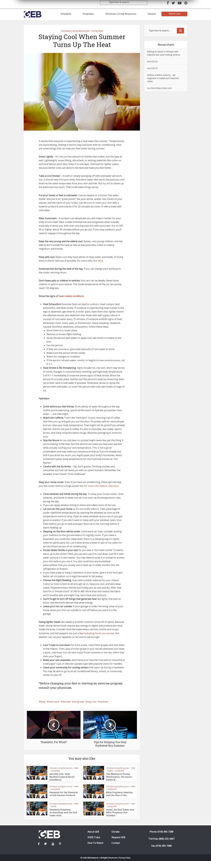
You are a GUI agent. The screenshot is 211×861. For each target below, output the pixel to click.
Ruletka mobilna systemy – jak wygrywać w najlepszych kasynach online (163, 78)
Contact (116, 843)
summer (104, 701)
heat (42, 701)
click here (98, 260)
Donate (152, 13)
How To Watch (95, 843)
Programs (88, 13)
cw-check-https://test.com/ (159, 88)
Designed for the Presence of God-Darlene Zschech (64, 794)
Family (110, 770)
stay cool (92, 701)
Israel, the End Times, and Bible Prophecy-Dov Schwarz (120, 812)
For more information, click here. (101, 485)
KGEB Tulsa (94, 837)
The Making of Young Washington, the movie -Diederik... (119, 776)
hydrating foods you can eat (99, 633)
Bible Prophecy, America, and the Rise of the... (119, 794)
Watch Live (174, 13)
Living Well (97, 30)
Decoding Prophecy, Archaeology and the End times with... (63, 812)
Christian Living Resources (120, 13)
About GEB (93, 831)
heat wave (53, 701)
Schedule (66, 13)
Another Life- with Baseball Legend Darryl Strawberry (62, 776)
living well (79, 701)
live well (66, 701)
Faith (76, 768)
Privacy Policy (124, 857)
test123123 (152, 61)
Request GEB (118, 837)
